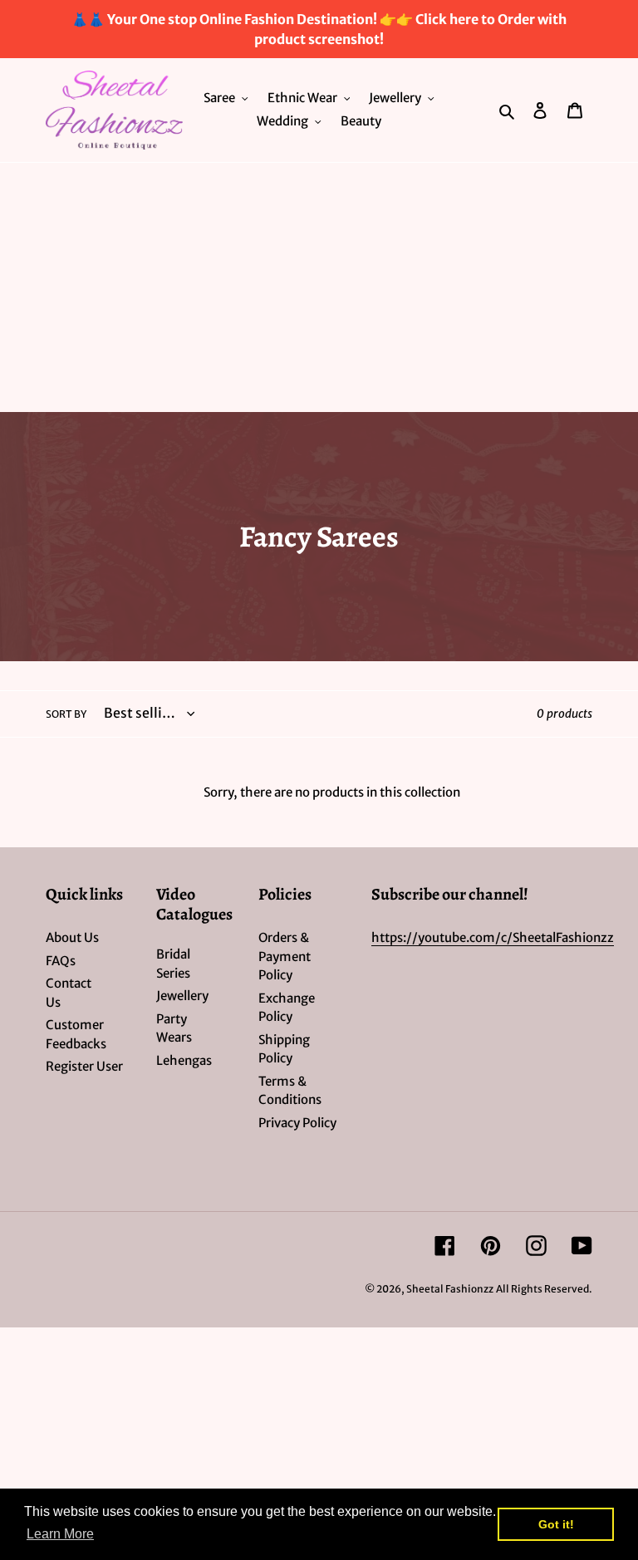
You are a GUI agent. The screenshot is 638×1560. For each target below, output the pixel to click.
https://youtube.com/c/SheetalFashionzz (492, 937)
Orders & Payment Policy (284, 956)
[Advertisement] (319, 287)
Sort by (66, 714)
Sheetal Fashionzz (449, 1289)
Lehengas (184, 1060)
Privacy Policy (297, 1123)
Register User (84, 1066)
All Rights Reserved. (544, 1289)
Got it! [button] (556, 1524)
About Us (72, 937)
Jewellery (182, 995)
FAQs (61, 961)
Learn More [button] (60, 1534)
